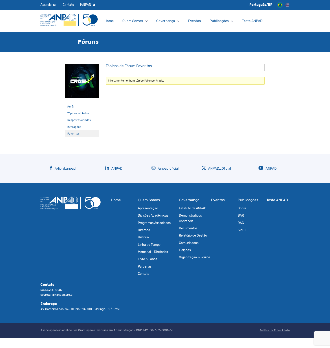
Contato (68, 5)
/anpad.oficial (168, 168)
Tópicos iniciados (78, 113)
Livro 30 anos (147, 259)
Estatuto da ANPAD (192, 208)
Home (109, 21)
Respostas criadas (79, 120)
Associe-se (48, 5)
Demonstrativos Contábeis (190, 218)
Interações (74, 127)
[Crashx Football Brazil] (82, 101)
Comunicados (188, 243)
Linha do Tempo (149, 244)
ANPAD (116, 168)
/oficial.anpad (65, 168)
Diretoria (144, 230)
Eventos (194, 21)
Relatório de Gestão (193, 235)
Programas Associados (154, 223)
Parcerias (145, 266)
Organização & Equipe (194, 257)
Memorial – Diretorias (153, 252)
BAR (241, 215)
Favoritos (73, 133)
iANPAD (85, 5)
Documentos (188, 228)
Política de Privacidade (275, 330)
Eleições (185, 250)
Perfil (70, 106)
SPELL (242, 230)
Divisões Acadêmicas (153, 215)
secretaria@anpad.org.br (57, 294)
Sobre (242, 208)
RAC (241, 223)
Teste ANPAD (252, 21)
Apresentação (148, 208)
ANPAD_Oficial (219, 168)
